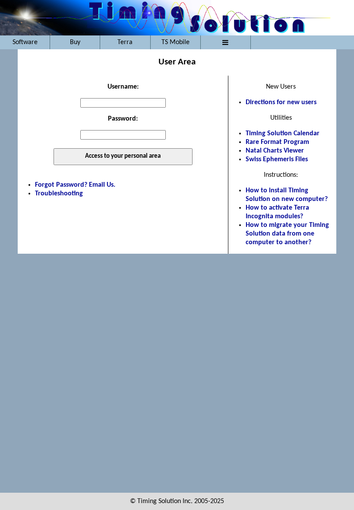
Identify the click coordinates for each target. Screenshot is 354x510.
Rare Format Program (277, 142)
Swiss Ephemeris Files (277, 159)
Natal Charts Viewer (275, 150)
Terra (125, 42)
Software (25, 42)
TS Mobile (175, 42)
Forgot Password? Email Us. (75, 185)
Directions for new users (281, 102)
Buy (75, 42)
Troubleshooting (59, 193)
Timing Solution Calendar (282, 133)
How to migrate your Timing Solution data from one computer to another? (287, 234)
